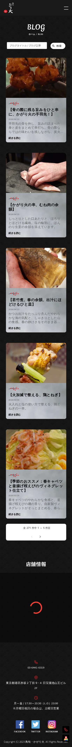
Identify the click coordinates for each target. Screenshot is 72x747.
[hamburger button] (66, 8)
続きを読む (15, 138)
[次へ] (40, 536)
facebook (20, 731)
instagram (52, 731)
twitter (35, 731)
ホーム (32, 34)
